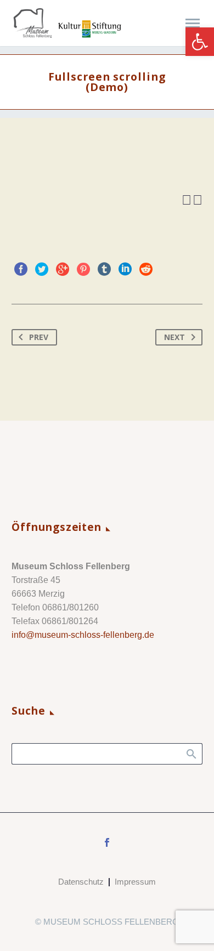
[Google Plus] (62, 269)
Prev (38, 337)
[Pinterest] (83, 269)
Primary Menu (192, 23)
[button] (199, 41)
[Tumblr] (104, 269)
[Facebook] (20, 269)
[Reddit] (146, 269)
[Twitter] (41, 269)
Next (174, 337)
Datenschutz (81, 882)
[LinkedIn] (125, 269)
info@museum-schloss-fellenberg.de (83, 634)
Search (190, 753)
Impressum (135, 882)
